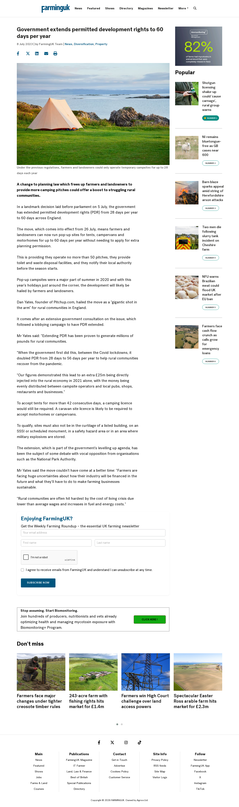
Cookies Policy (119, 771)
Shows (109, 8)
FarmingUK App (200, 766)
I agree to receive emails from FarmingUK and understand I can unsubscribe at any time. (89, 570)
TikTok (200, 789)
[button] (117, 724)
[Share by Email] (48, 53)
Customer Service (119, 777)
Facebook (200, 771)
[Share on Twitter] (30, 53)
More (182, 8)
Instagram (200, 783)
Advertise (119, 766)
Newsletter (165, 8)
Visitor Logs (160, 777)
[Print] (57, 53)
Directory (126, 8)
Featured (93, 8)
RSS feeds (159, 766)
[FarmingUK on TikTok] (139, 743)
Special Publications (79, 783)
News (78, 8)
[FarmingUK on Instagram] (126, 743)
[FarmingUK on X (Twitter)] (112, 743)
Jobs (39, 777)
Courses (39, 789)
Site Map (159, 771)
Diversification (84, 44)
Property (101, 44)
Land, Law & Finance (79, 771)
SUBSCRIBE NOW (38, 582)
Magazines (145, 8)
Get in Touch (119, 760)
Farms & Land (38, 783)
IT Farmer (79, 766)
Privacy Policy (159, 760)
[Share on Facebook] (21, 53)
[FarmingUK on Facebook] (99, 743)
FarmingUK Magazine (79, 760)
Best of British (79, 777)
